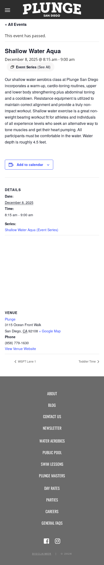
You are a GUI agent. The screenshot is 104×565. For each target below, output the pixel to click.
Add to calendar (30, 164)
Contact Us (52, 416)
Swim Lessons (52, 464)
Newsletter (52, 428)
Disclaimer (42, 553)
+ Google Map (50, 331)
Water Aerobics (52, 441)
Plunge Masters (52, 476)
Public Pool (52, 452)
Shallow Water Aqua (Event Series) (31, 229)
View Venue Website (20, 348)
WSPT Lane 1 (26, 361)
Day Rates (52, 488)
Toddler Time (88, 361)
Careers (52, 511)
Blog (52, 405)
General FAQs (52, 523)
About (52, 393)
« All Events (16, 24)
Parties (52, 500)
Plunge (10, 319)
